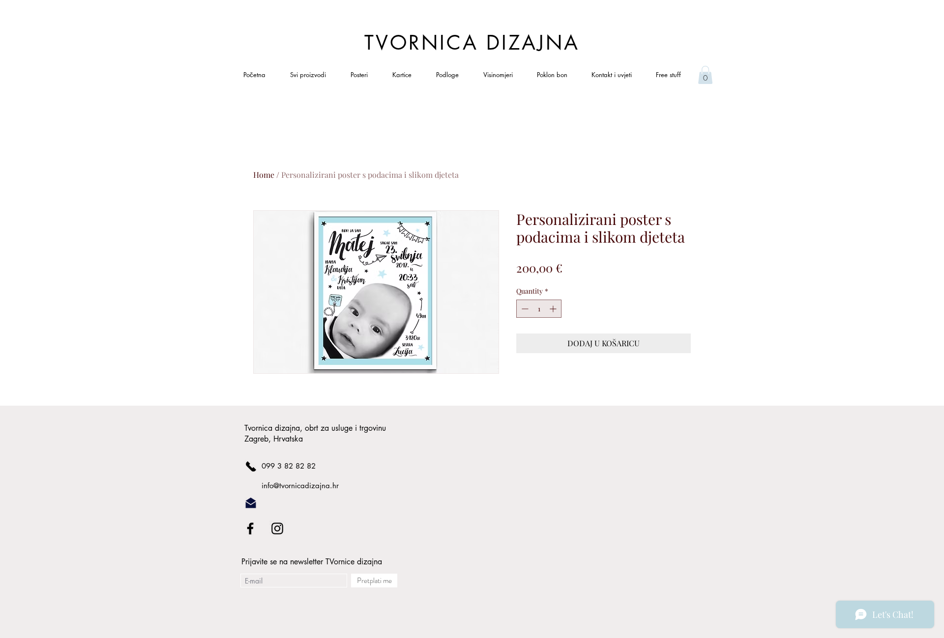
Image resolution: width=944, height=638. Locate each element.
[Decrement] (524, 308)
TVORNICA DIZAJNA (472, 42)
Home (263, 174)
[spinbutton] (539, 308)
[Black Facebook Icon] (250, 528)
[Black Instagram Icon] (277, 528)
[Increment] (554, 308)
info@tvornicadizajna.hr (300, 485)
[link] (705, 75)
